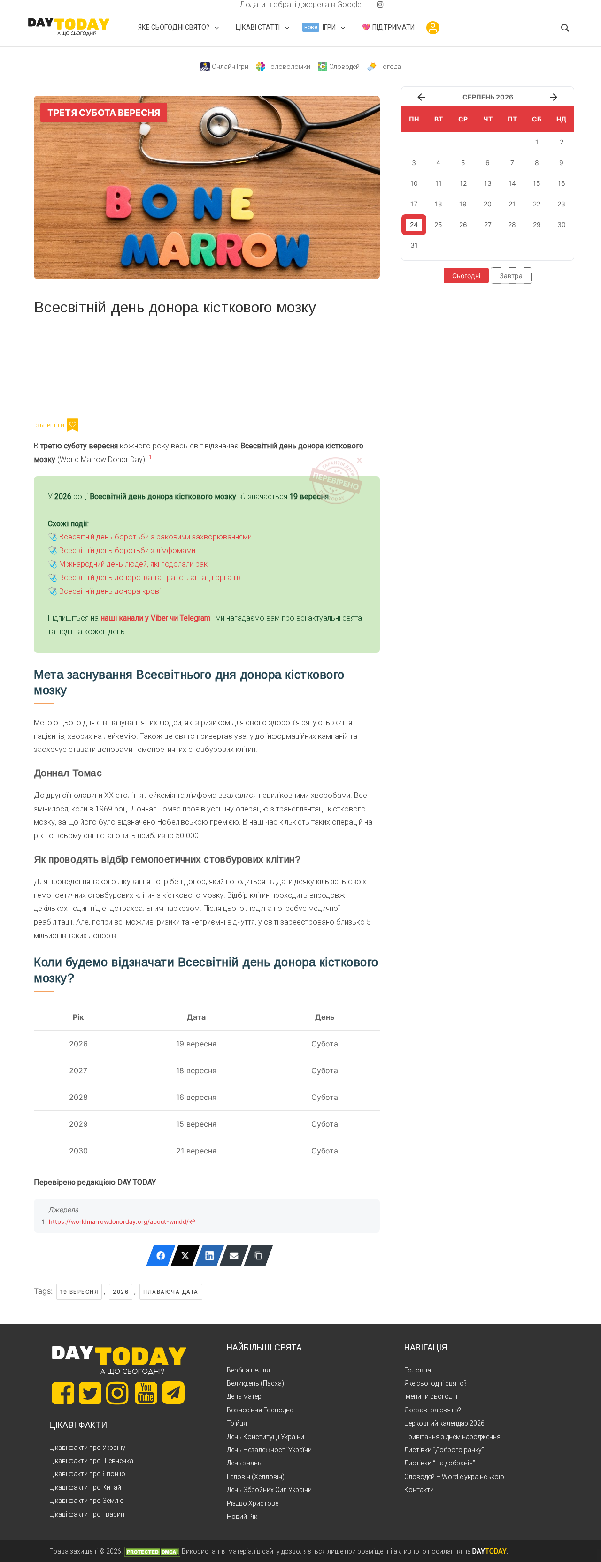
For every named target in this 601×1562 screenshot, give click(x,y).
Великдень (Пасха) (255, 1383)
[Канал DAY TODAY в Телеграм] (173, 1393)
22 (536, 204)
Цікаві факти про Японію (87, 1474)
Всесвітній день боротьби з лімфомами (127, 550)
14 (512, 183)
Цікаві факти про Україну (87, 1447)
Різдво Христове (252, 1503)
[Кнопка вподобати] (72, 425)
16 (561, 183)
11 (438, 183)
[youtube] (373, 4)
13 (488, 183)
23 (561, 204)
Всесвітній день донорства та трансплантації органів (150, 577)
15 (536, 183)
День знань (244, 1463)
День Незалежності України (269, 1450)
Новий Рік (242, 1516)
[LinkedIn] (209, 1255)
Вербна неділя (248, 1370)
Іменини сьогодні (430, 1396)
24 (414, 224)
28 (512, 224)
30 (561, 224)
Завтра (511, 276)
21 (512, 204)
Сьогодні (466, 276)
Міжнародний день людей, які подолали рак (133, 564)
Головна (417, 1370)
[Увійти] (432, 27)
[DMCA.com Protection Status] (152, 1551)
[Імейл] (234, 1255)
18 (438, 204)
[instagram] (380, 4)
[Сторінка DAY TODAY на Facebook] (63, 1393)
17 (413, 204)
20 (488, 204)
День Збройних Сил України (269, 1490)
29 (537, 224)
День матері (245, 1396)
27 (488, 224)
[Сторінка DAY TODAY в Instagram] (117, 1393)
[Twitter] (185, 1255)
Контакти (419, 1490)
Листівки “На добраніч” (439, 1463)
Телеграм (68, 365)
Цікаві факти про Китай (85, 1487)
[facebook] (228, 4)
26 (463, 224)
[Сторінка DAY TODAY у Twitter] (90, 1393)
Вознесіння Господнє (260, 1410)
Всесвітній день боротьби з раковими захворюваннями (155, 536)
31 (414, 245)
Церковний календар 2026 (444, 1423)
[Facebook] (161, 1255)
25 (438, 224)
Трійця (237, 1423)
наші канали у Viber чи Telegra (152, 618)
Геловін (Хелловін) (256, 1476)
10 (414, 183)
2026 (121, 1292)
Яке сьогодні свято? (435, 1383)
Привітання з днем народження (452, 1437)
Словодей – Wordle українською (454, 1476)
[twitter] (220, 4)
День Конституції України (265, 1437)
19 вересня (79, 1292)
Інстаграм (133, 365)
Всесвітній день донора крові (110, 591)
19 (463, 204)
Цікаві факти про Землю (86, 1500)
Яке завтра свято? (432, 1410)
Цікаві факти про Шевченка (91, 1460)
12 (463, 183)
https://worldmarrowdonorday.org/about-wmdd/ (119, 1221)
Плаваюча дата (171, 1292)
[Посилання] (258, 1255)
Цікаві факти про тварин (86, 1514)
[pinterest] (365, 4)
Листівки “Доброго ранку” (444, 1450)
